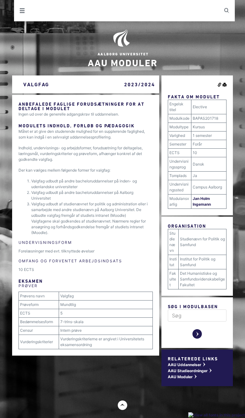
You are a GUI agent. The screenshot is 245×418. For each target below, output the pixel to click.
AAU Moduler (182, 376)
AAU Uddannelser (187, 364)
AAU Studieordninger (190, 370)
